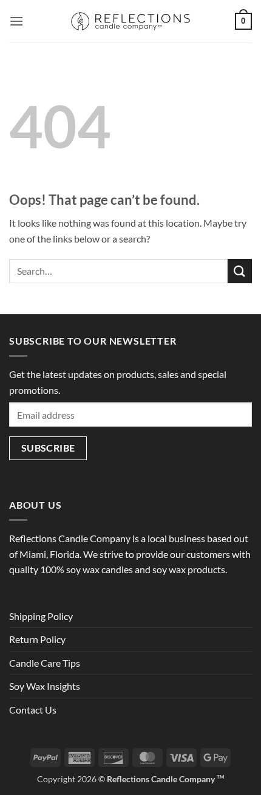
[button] (16, 21)
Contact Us (32, 709)
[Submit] (240, 271)
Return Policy (37, 639)
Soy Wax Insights (44, 686)
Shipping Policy (41, 616)
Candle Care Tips (44, 663)
